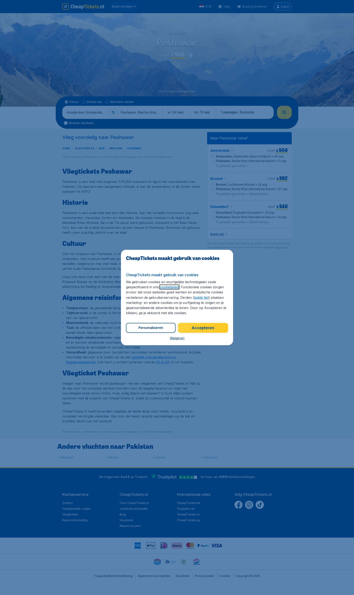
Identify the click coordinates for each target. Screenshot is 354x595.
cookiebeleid (169, 287)
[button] (177, 338)
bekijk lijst (201, 297)
